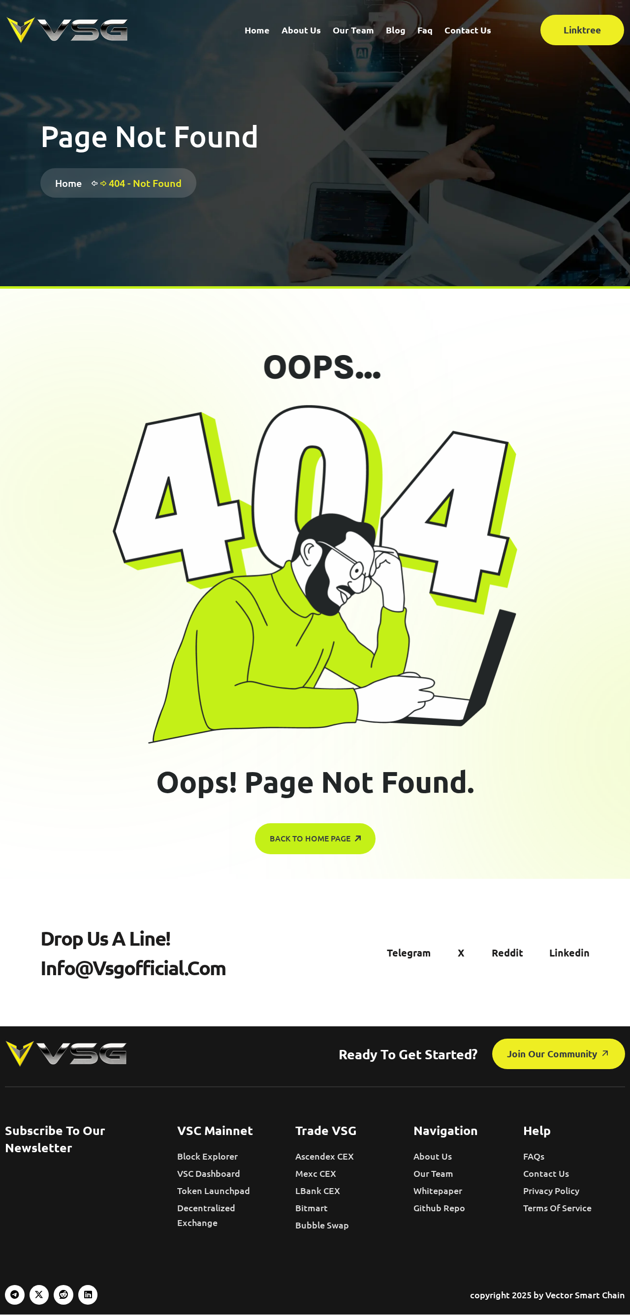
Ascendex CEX (324, 1156)
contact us (546, 1173)
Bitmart (311, 1207)
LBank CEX (317, 1190)
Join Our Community (553, 1053)
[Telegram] (15, 1295)
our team (433, 1173)
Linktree (582, 30)
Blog (396, 29)
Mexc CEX (315, 1173)
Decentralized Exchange (206, 1215)
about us (432, 1156)
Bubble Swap (322, 1224)
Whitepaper (437, 1190)
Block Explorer (207, 1156)
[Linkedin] (88, 1295)
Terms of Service (557, 1207)
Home (257, 29)
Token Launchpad (213, 1190)
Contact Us (467, 29)
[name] (67, 30)
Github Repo (439, 1207)
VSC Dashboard (208, 1173)
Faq (425, 29)
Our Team (353, 29)
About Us (301, 29)
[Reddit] (63, 1295)
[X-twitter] (39, 1295)
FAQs (533, 1156)
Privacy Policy (551, 1190)
